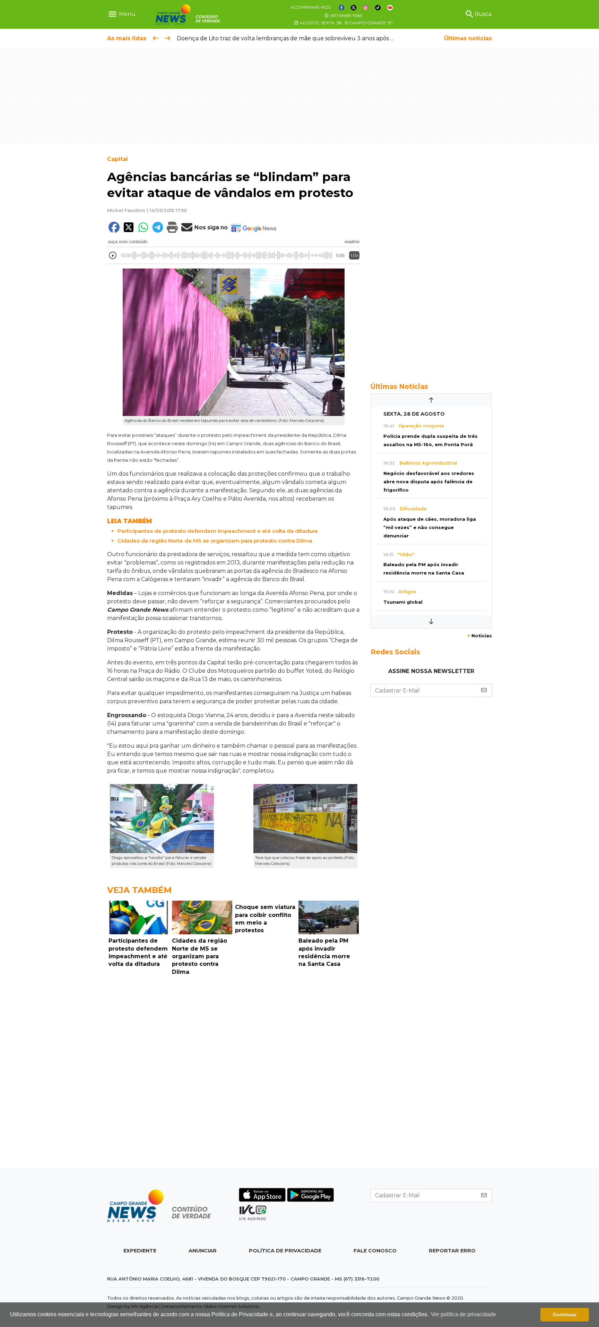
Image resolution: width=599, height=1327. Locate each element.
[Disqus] (233, 1073)
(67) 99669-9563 (345, 15)
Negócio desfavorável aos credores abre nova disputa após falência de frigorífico (428, 482)
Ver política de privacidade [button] (463, 1314)
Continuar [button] (564, 1314)
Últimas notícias (468, 38)
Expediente (139, 1251)
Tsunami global (403, 602)
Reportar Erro (452, 1251)
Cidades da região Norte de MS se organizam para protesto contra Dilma (215, 540)
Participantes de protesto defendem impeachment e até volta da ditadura (218, 531)
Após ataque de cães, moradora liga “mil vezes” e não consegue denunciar (429, 527)
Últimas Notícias (399, 386)
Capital (117, 159)
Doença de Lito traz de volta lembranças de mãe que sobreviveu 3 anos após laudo (292, 38)
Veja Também (139, 890)
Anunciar (203, 1251)
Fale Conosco (375, 1251)
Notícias (479, 635)
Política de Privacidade (285, 1251)
